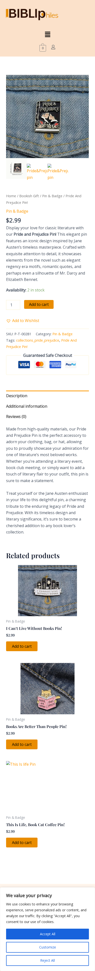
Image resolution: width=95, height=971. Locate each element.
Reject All (47, 960)
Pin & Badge (52, 195)
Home (11, 195)
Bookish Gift (29, 195)
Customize (47, 947)
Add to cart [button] (22, 646)
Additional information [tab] (26, 406)
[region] (47, 929)
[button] (47, 34)
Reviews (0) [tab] (16, 416)
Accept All (47, 934)
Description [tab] (16, 395)
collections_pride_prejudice (37, 340)
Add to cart (39, 304)
